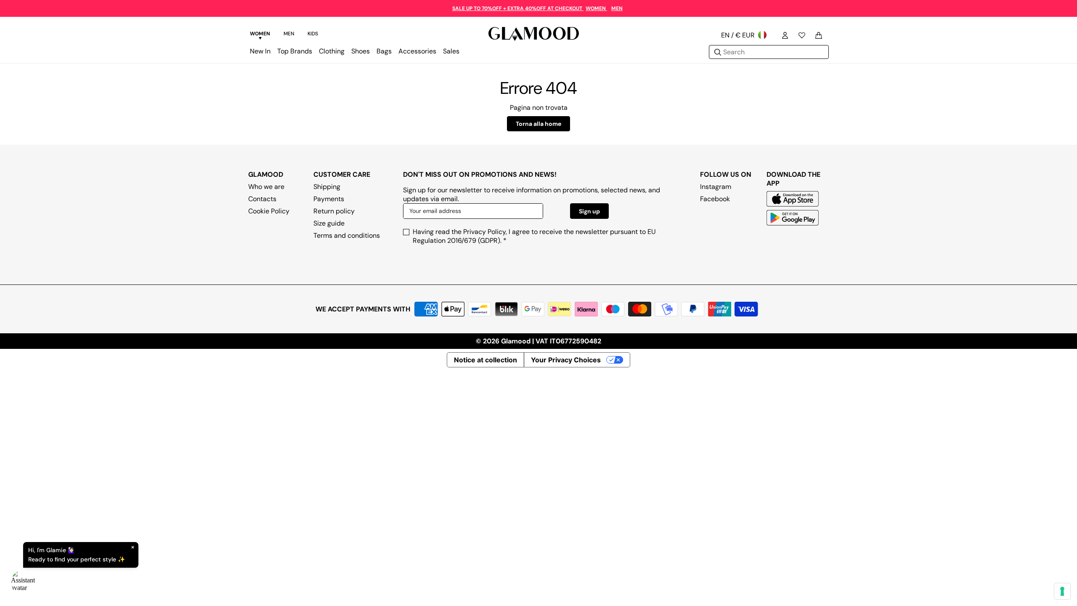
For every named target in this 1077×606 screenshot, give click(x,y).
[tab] (260, 35)
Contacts (262, 198)
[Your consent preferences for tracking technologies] (1062, 591)
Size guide (329, 223)
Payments (328, 198)
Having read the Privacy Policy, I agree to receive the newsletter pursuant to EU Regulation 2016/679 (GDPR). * (534, 236)
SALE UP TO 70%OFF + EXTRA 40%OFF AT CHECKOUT (518, 8)
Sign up (589, 211)
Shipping (326, 186)
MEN (617, 8)
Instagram (715, 186)
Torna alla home (538, 124)
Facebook (715, 198)
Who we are (266, 186)
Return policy (334, 211)
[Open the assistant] (24, 582)
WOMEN (596, 8)
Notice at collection (485, 360)
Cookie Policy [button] (268, 211)
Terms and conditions (346, 235)
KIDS (313, 33)
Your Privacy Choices (566, 360)
